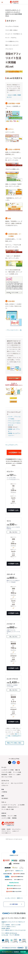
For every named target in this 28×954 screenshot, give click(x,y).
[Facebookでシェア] (14, 762)
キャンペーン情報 (12, 816)
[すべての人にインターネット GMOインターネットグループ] (12, 948)
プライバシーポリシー (6, 831)
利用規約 (3, 829)
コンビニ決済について (6, 833)
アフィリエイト (9, 49)
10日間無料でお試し (14, 452)
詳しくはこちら (13, 532)
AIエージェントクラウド (17, 783)
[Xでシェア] (9, 762)
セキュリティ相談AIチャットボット (9, 926)
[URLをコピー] (18, 762)
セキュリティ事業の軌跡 (14, 935)
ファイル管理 (8, 41)
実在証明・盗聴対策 (6, 928)
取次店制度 (4, 774)
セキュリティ (15, 41)
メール (20, 34)
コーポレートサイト (10, 898)
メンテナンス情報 (6, 818)
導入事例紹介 (5, 798)
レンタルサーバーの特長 (8, 770)
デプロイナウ (5, 785)
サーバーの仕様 (17, 772)
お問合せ (4, 807)
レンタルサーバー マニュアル (9, 805)
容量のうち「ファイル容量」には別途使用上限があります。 (13, 735)
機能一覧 (17, 770)
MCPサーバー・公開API (14, 774)
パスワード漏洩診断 (6, 924)
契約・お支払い (14, 30)
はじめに (16, 26)
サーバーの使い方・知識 (8, 809)
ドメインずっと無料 (6, 772)
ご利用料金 (4, 792)
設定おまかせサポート (13, 807)
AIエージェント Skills (7, 777)
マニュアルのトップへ (11, 445)
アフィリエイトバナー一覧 (14, 330)
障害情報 (14, 818)
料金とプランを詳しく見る (14, 743)
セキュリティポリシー (16, 829)
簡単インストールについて (12, 45)
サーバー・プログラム (10, 37)
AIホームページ (5, 783)
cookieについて (15, 831)
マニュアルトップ (9, 26)
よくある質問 (21, 805)
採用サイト (20, 898)
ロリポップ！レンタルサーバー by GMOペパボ (14, 2)
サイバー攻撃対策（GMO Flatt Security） (10, 933)
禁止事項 (8, 829)
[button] (2, 2)
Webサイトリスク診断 (15, 924)
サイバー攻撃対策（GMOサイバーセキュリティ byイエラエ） (14, 930)
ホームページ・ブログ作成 (12, 34)
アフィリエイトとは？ (14, 421)
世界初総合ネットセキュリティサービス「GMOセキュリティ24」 (13, 922)
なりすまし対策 (5, 935)
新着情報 (4, 816)
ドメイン (7, 30)
